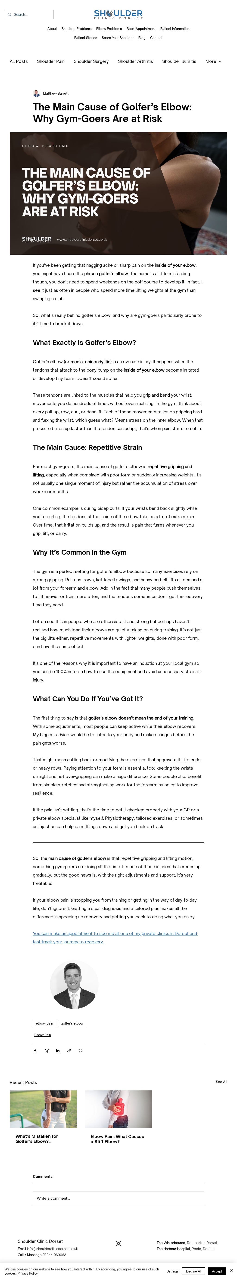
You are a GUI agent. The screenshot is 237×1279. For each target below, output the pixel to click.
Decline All (193, 1271)
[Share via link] (69, 1050)
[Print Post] (80, 1050)
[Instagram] (118, 1243)
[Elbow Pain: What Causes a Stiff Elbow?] (118, 1109)
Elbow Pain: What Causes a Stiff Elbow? (117, 1139)
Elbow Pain (42, 1035)
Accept (217, 1271)
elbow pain (44, 1023)
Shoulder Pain (51, 61)
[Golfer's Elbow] (43, 1109)
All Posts (19, 61)
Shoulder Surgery (91, 61)
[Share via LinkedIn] (58, 1050)
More (211, 61)
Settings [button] (172, 1271)
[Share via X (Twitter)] (46, 1050)
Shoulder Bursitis (179, 61)
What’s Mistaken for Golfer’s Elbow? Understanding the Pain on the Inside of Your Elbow (40, 1139)
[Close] (231, 1271)
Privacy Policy (28, 1273)
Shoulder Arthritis (135, 61)
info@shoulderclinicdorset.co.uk (52, 1249)
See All (221, 1082)
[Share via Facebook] (35, 1050)
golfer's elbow (72, 1023)
